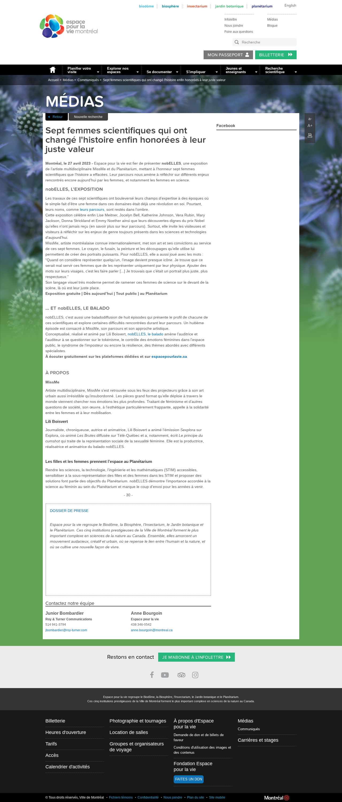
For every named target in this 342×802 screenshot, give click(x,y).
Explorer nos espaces (118, 70)
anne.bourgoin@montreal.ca (152, 630)
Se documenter (159, 72)
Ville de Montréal (277, 797)
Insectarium (197, 6)
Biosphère (170, 6)
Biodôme (146, 6)
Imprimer (310, 135)
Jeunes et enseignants (236, 70)
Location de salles (129, 732)
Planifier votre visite (79, 70)
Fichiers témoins (121, 797)
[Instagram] (196, 674)
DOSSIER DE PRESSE (69, 511)
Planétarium (262, 6)
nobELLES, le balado (145, 334)
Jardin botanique (229, 6)
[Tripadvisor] (181, 673)
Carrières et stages (258, 740)
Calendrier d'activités (67, 766)
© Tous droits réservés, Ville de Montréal (74, 797)
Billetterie (272, 55)
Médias (272, 19)
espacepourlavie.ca (169, 356)
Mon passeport (225, 55)
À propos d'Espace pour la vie (194, 723)
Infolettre (230, 19)
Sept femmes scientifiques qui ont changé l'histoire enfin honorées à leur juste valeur (164, 80)
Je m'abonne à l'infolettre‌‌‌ (192, 657)
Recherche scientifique (275, 70)
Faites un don (188, 779)
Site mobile (217, 797)
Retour (58, 117)
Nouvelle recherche (88, 117)
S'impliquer (195, 72)
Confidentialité (148, 797)
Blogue (272, 25)
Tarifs (51, 744)
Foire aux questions (238, 32)
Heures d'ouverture (65, 732)
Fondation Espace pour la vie (193, 766)
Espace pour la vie (65, 42)
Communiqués (88, 80)
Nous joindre (233, 25)
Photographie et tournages (138, 721)
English (290, 5)
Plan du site (195, 797)
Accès (52, 755)
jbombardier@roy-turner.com (66, 630)
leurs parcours (92, 209)
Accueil (52, 70)
